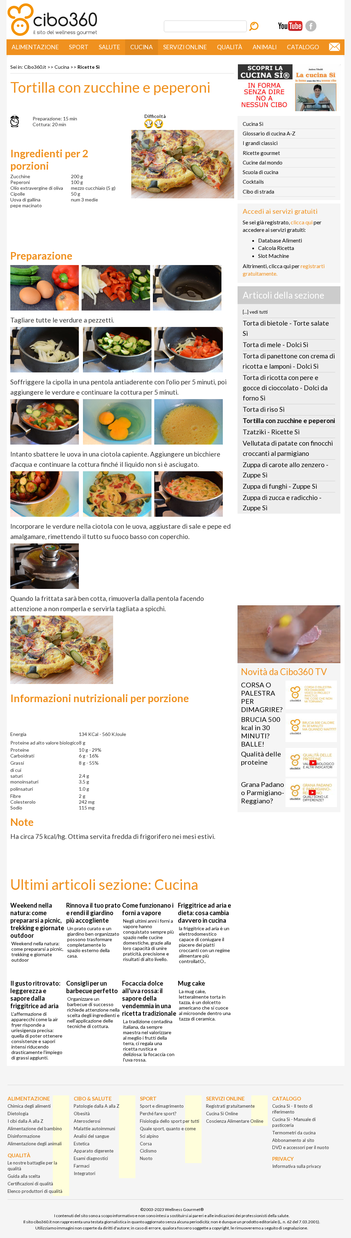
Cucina (141, 47)
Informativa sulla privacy (296, 1166)
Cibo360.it (35, 67)
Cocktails (253, 182)
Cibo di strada (258, 191)
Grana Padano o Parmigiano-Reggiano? (262, 792)
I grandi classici (260, 143)
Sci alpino (149, 1136)
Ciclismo (148, 1151)
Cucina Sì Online (222, 1113)
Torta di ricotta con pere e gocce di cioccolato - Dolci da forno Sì (285, 387)
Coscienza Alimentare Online (234, 1121)
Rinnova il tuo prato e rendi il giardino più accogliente (93, 912)
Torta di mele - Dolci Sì (275, 344)
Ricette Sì (88, 67)
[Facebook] (310, 26)
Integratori (84, 1173)
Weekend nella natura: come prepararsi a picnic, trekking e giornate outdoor (37, 920)
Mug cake (191, 983)
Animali (265, 47)
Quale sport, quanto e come (168, 1128)
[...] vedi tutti (255, 312)
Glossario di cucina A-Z (269, 133)
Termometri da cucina (294, 1132)
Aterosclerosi (87, 1121)
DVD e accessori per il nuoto (300, 1147)
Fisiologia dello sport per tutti (169, 1121)
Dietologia (18, 1113)
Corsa (146, 1143)
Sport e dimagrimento (162, 1106)
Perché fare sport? (158, 1113)
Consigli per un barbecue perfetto (92, 987)
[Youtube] (290, 26)
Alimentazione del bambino (35, 1128)
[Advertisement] (289, 561)
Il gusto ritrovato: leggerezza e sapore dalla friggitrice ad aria (35, 994)
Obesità (82, 1113)
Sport (78, 47)
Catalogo (303, 47)
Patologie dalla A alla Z (96, 1106)
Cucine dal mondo (262, 162)
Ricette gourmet (261, 153)
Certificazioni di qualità (30, 1183)
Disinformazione (24, 1136)
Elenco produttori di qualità (35, 1191)
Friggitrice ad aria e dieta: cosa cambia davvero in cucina (204, 912)
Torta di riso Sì (264, 409)
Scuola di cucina (260, 172)
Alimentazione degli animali (35, 1143)
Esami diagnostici (91, 1158)
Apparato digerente (93, 1151)
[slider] (281, 657)
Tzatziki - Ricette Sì (271, 432)
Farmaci (81, 1166)
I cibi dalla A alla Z (25, 1121)
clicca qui (302, 222)
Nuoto (146, 1158)
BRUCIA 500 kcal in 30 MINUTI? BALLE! (260, 731)
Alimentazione (35, 47)
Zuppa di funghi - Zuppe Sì (280, 486)
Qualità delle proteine (261, 758)
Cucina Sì (253, 124)
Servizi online (185, 47)
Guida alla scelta (24, 1176)
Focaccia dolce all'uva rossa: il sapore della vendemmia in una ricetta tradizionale (149, 998)
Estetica (81, 1143)
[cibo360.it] (52, 35)
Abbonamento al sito (293, 1140)
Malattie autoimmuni (94, 1128)
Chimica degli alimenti (29, 1106)
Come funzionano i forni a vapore (147, 909)
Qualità (229, 47)
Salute (109, 47)
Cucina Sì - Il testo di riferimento (292, 1109)
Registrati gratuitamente (230, 1106)
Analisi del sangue (91, 1136)
